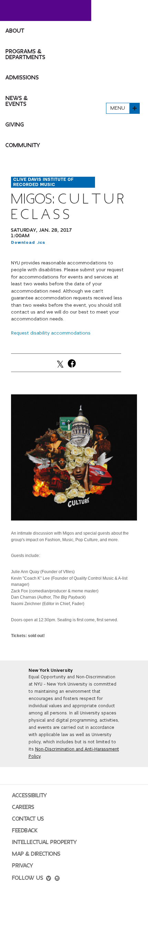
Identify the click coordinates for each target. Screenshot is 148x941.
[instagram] (57, 879)
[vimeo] (48, 879)
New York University (51, 670)
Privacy (22, 865)
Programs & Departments (25, 54)
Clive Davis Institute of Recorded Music (43, 182)
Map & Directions (36, 854)
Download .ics (28, 242)
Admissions (22, 77)
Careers (23, 807)
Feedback (25, 830)
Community (23, 145)
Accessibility (29, 795)
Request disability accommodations (51, 333)
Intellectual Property (44, 842)
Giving (15, 125)
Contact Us (28, 819)
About (15, 31)
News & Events (17, 101)
